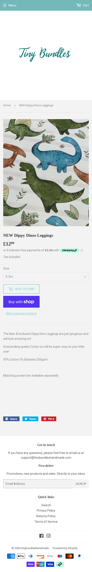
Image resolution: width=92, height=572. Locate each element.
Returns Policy (46, 516)
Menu (12, 5)
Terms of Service (46, 521)
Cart (85, 5)
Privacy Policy (46, 510)
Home (7, 105)
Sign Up (81, 483)
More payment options (21, 313)
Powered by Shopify (65, 548)
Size (6, 268)
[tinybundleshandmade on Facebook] (41, 536)
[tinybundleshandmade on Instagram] (48, 536)
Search (46, 505)
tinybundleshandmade (35, 548)
